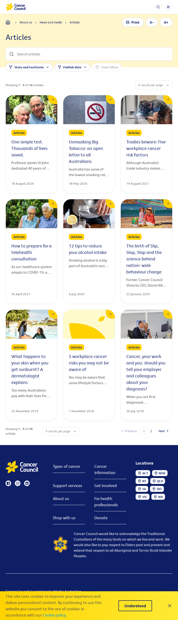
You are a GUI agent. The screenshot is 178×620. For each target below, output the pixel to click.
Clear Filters (109, 67)
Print (135, 22)
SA (144, 489)
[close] (169, 605)
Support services (67, 485)
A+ (166, 22)
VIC (144, 497)
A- (152, 22)
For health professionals (106, 501)
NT (144, 481)
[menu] (168, 7)
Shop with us (64, 517)
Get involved (105, 485)
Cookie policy (54, 615)
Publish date (72, 67)
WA (160, 497)
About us (61, 498)
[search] (158, 7)
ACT (145, 473)
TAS (159, 489)
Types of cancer (66, 466)
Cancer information (104, 469)
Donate (101, 517)
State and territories (29, 67)
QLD (160, 481)
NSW (162, 473)
